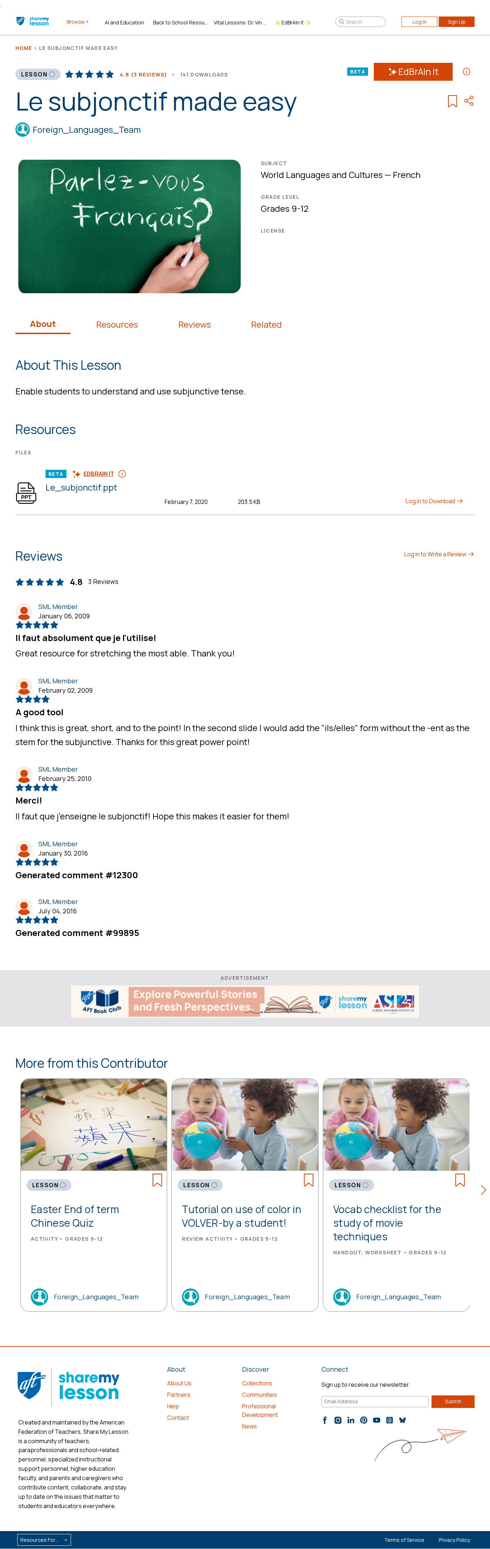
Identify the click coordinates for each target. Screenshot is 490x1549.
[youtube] (376, 1420)
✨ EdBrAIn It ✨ (292, 22)
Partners (178, 1395)
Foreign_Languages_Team (87, 129)
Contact (178, 1418)
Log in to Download (431, 501)
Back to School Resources (180, 22)
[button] (485, 1191)
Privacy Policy (454, 1539)
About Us (179, 1383)
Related (266, 324)
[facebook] (325, 1420)
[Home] (33, 21)
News (249, 1426)
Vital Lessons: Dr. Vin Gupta (241, 22)
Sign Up (457, 21)
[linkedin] (350, 1420)
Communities (259, 1395)
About (43, 323)
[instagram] (337, 1420)
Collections (257, 1383)
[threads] (389, 1420)
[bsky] (402, 1420)
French (406, 175)
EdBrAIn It (418, 71)
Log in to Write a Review (435, 554)
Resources (117, 324)
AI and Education (124, 22)
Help (173, 1406)
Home (23, 48)
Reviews (194, 324)
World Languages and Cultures (322, 175)
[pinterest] (363, 1420)
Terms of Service (404, 1539)
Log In (420, 21)
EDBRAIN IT (99, 474)
